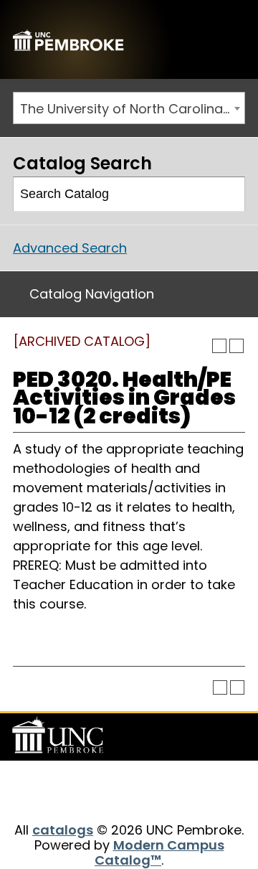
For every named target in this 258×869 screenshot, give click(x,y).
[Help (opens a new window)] (236, 346)
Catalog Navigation (91, 294)
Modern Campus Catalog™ (159, 852)
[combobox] (129, 108)
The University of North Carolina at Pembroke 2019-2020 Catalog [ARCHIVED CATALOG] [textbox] (132, 109)
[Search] (228, 194)
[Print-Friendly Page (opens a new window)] (219, 346)
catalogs (62, 830)
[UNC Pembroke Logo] (60, 735)
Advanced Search (70, 248)
